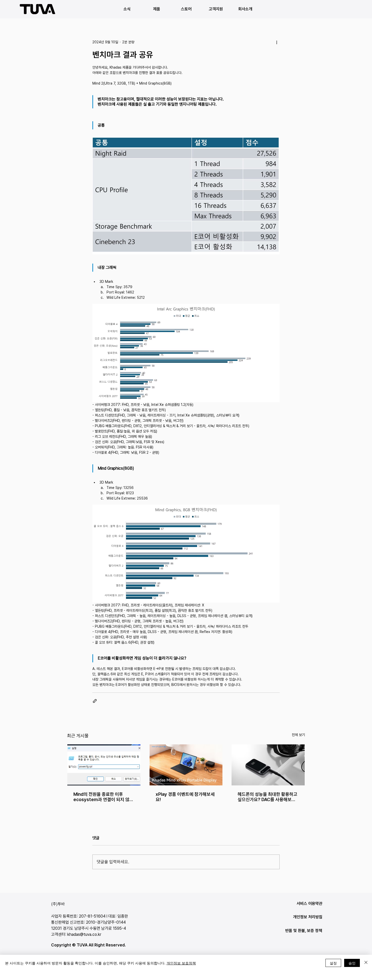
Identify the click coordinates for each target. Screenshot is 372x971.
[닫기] (366, 963)
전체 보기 (298, 735)
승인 (352, 962)
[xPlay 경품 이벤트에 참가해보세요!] (186, 764)
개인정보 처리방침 (307, 917)
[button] (156, 9)
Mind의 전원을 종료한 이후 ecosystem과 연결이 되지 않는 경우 (103, 796)
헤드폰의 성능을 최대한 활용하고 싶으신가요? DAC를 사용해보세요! (267, 796)
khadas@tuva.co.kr (84, 934)
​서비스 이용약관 (309, 903)
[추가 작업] (277, 42)
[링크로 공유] (94, 701)
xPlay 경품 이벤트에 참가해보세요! (185, 796)
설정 (333, 962)
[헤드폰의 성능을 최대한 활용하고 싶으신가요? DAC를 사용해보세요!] (268, 764)
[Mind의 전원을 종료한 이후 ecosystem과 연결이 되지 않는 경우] (103, 764)
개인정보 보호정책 (181, 962)
